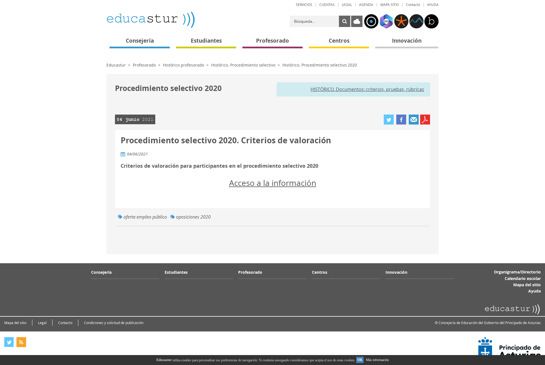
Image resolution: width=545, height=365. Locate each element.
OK (359, 360)
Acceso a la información (272, 183)
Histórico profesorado (183, 65)
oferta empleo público (145, 217)
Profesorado (144, 65)
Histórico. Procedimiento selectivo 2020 (319, 65)
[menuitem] (304, 5)
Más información (377, 360)
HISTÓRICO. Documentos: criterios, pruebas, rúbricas (367, 89)
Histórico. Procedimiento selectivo (243, 65)
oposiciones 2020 (193, 217)
